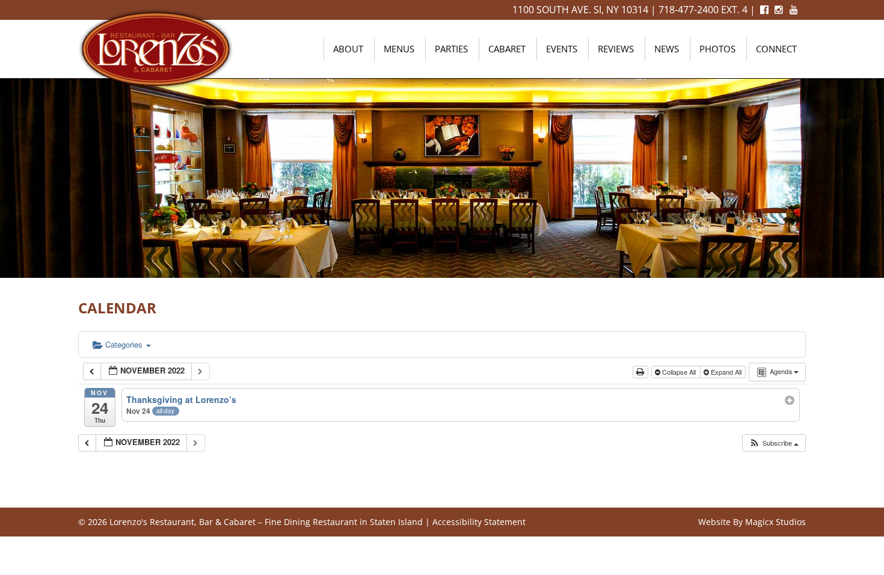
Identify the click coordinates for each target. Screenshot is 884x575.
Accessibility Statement (479, 521)
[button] (774, 443)
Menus (399, 49)
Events (561, 49)
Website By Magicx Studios (752, 521)
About (348, 49)
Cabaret (507, 49)
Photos (717, 49)
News (666, 49)
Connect (776, 49)
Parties (451, 49)
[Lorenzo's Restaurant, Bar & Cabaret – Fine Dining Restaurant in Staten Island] (155, 48)
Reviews (616, 49)
